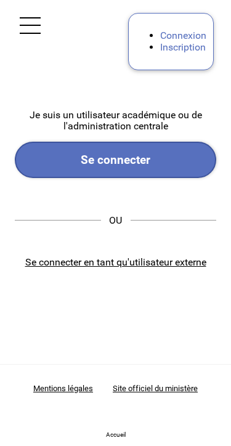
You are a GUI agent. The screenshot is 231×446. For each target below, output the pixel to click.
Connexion (183, 35)
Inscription (183, 47)
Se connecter (115, 160)
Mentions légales (63, 388)
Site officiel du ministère (155, 388)
